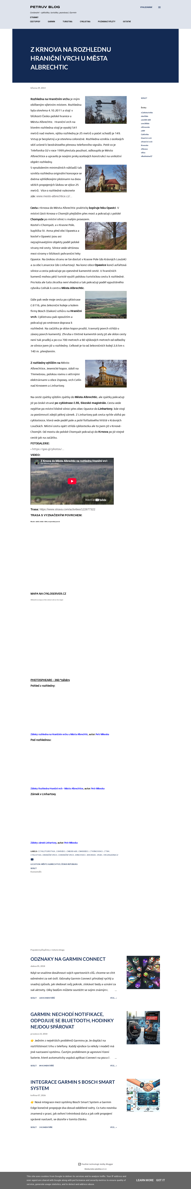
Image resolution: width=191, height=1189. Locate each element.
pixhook (104, 1169)
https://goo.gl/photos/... (48, 449)
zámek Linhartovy (47, 842)
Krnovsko (144, 145)
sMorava (144, 149)
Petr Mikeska (102, 734)
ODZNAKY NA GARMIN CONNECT (68, 959)
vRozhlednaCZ (146, 156)
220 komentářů (47, 998)
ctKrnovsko (145, 127)
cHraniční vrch (146, 142)
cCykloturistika (147, 112)
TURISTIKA (67, 22)
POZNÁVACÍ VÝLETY (106, 22)
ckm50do (144, 116)
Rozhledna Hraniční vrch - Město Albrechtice (60, 788)
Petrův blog (45, 7)
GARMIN (51, 22)
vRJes (143, 152)
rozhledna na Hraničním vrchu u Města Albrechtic (63, 734)
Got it (160, 1180)
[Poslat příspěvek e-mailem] (32, 860)
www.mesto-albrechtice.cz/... (54, 196)
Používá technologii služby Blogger (97, 1164)
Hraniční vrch (146, 138)
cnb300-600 (146, 120)
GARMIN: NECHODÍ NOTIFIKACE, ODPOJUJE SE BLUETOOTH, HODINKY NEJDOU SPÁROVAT (72, 1020)
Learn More (145, 1180)
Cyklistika (145, 134)
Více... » (113, 998)
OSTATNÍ (127, 22)
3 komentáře (45, 1127)
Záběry (34, 734)
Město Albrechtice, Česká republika (59, 864)
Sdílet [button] (144, 98)
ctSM (143, 131)
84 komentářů (46, 1065)
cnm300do (145, 123)
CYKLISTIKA (85, 22)
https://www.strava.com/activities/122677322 (67, 509)
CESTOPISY (35, 22)
